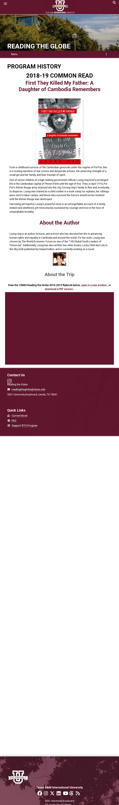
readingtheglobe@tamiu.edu (28, 389)
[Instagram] (9, 382)
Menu (60, 55)
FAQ (13, 420)
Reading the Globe (38, 46)
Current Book (18, 415)
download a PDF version (59, 289)
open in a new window (94, 285)
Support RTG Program (23, 425)
